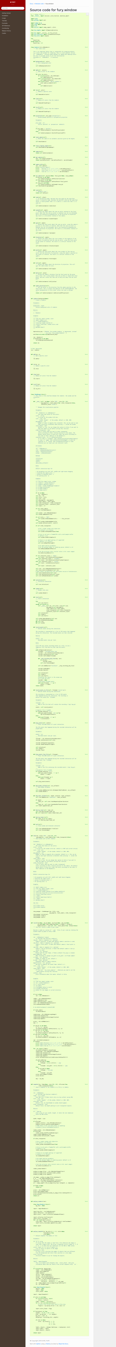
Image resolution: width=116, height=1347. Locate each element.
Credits (4, 33)
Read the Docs (63, 1344)
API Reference (6, 25)
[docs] (86, 47)
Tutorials (4, 20)
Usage (4, 18)
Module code (39, 4)
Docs (31, 4)
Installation (5, 15)
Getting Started (6, 13)
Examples (5, 23)
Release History (6, 30)
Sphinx (38, 1344)
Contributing (5, 28)
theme (48, 1344)
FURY (13, 2)
